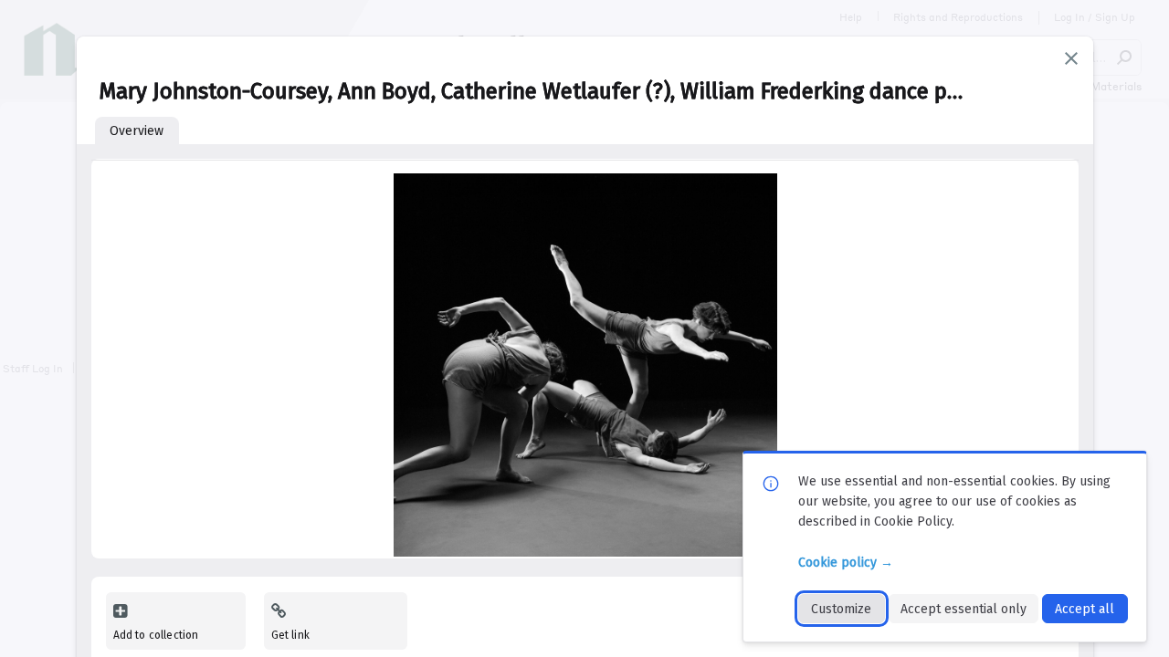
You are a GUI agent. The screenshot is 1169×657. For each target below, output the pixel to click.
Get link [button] (290, 635)
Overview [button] (136, 131)
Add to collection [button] (156, 635)
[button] (1071, 58)
